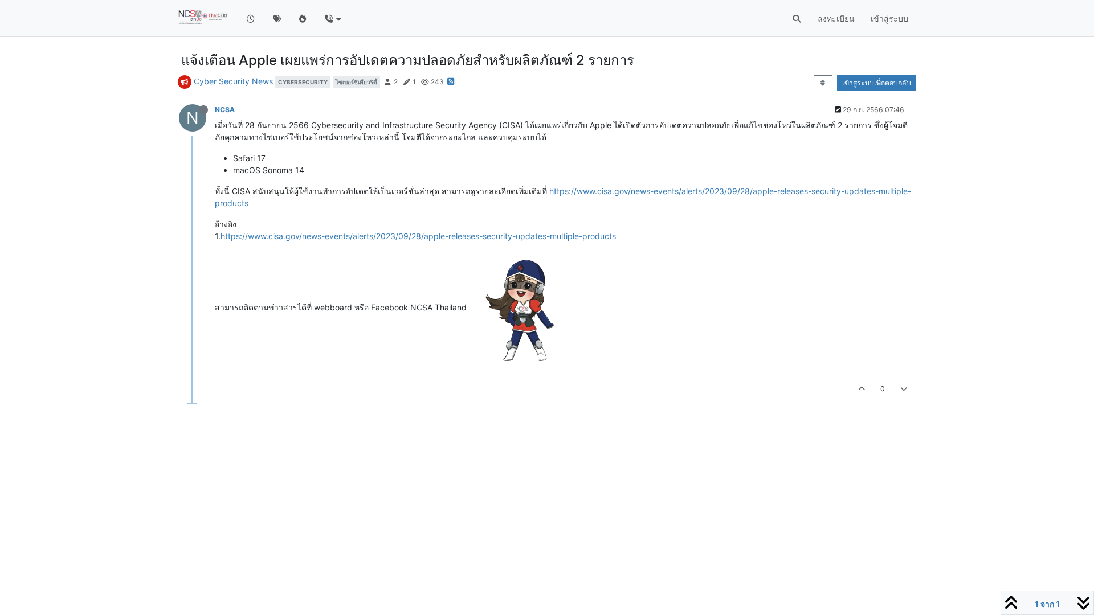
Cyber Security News (233, 81)
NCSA (225, 109)
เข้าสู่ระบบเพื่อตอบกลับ (876, 83)
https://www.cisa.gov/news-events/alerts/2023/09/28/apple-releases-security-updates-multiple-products (418, 236)
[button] (332, 18)
